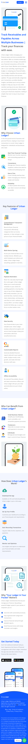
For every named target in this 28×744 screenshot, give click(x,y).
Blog (6, 709)
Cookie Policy (10, 711)
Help (9, 709)
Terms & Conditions (17, 709)
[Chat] (24, 740)
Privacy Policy (18, 711)
